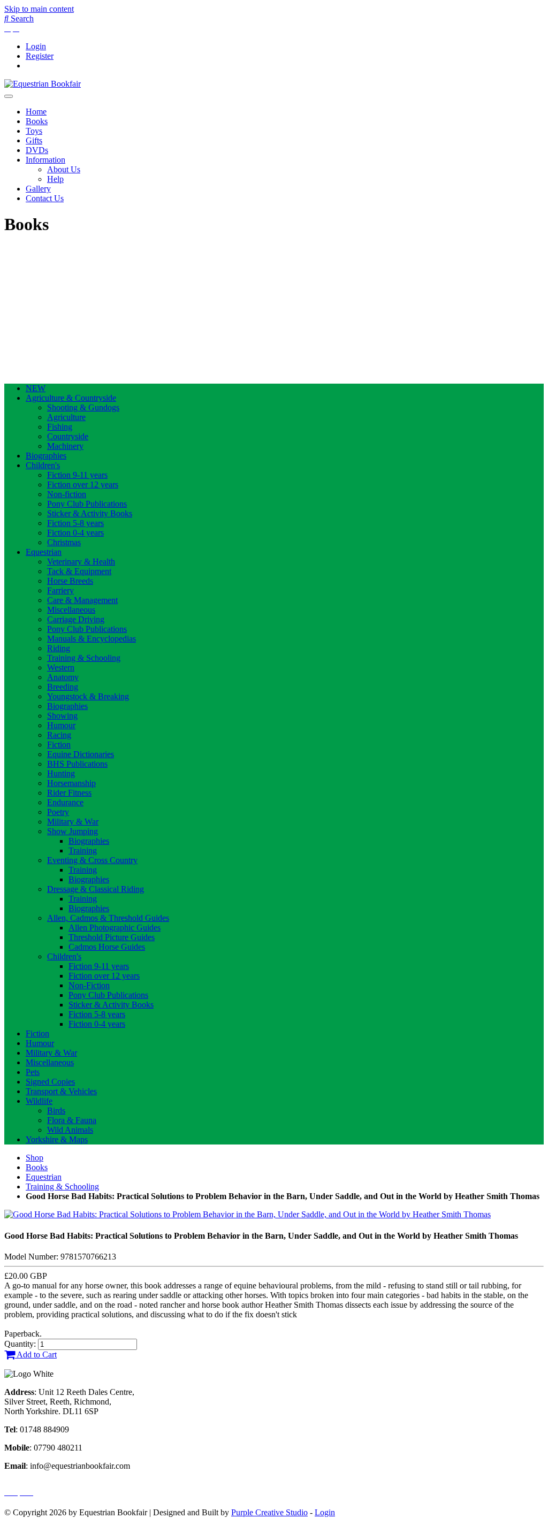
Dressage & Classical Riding (95, 889)
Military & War (72, 821)
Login (36, 46)
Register (40, 55)
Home (36, 111)
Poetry (58, 812)
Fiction (59, 744)
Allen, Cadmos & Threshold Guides (108, 917)
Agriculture (66, 417)
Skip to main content (39, 8)
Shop (34, 1157)
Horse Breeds (70, 580)
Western (60, 667)
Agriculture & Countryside (71, 397)
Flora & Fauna (71, 1120)
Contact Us (45, 198)
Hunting (61, 773)
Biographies (46, 455)
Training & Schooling (83, 657)
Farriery (60, 590)
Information (45, 159)
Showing (62, 715)
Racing (59, 734)
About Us (63, 169)
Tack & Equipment (79, 571)
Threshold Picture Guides (111, 937)
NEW (35, 388)
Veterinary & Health (81, 561)
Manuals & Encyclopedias (91, 638)
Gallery (38, 188)
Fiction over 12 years (82, 484)
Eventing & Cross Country (92, 860)
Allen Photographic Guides (114, 927)
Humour (61, 725)
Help (55, 179)
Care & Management (82, 600)
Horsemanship (71, 783)
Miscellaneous (71, 609)
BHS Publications (77, 763)
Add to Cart (36, 1354)
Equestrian (44, 551)
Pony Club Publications (87, 503)
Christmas (64, 542)
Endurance (65, 802)
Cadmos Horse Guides (106, 946)
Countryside (67, 436)
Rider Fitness (69, 792)
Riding (58, 648)
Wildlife (39, 1100)
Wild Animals (70, 1129)
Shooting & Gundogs (83, 407)
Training (82, 850)
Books (37, 121)
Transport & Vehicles (61, 1091)
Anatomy (63, 677)
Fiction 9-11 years (77, 474)
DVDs (37, 150)
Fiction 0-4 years (75, 532)
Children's (43, 465)
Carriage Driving (75, 619)
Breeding (62, 686)
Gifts (34, 140)
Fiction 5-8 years (75, 523)
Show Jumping (72, 831)
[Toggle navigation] (8, 96)
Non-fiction (66, 494)
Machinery (65, 446)
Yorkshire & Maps (57, 1139)
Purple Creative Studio (269, 1512)
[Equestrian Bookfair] (42, 83)
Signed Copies (50, 1081)
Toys (34, 130)
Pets (33, 1072)
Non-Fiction (89, 985)
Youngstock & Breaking (88, 696)
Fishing (59, 426)
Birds (56, 1110)
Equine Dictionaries (80, 754)
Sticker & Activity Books (89, 513)
